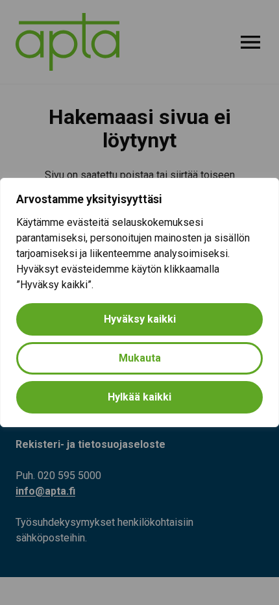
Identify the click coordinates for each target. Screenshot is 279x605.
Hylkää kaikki (139, 397)
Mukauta (140, 358)
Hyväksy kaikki (140, 319)
